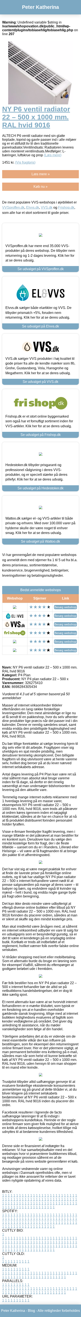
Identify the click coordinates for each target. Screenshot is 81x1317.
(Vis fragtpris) (25, 162)
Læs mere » (41, 174)
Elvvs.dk (32, 207)
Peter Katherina (40, 7)
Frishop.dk (66, 207)
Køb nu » (40, 186)
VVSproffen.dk (13, 207)
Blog (31, 1310)
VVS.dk (46, 207)
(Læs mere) (52, 155)
